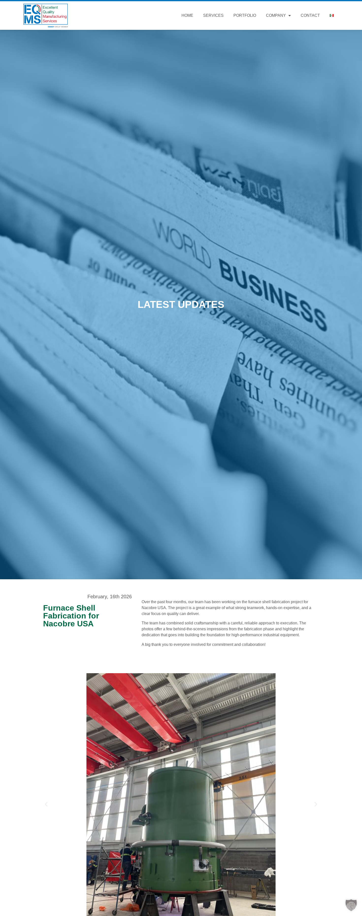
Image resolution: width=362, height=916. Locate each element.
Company (276, 15)
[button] (46, 804)
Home (187, 15)
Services (213, 15)
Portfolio (244, 15)
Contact (310, 15)
